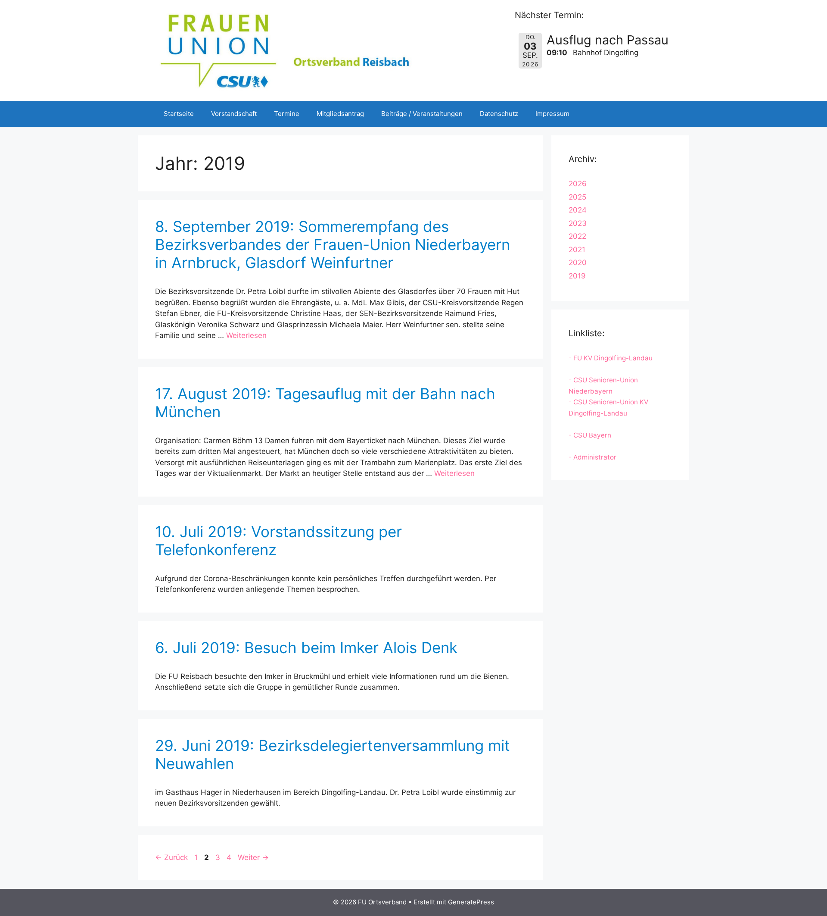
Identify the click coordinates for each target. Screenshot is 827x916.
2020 (578, 262)
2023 (578, 223)
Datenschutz (499, 113)
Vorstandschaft (234, 113)
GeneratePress (471, 902)
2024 (578, 210)
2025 (577, 197)
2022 (577, 236)
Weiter (253, 857)
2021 (577, 249)
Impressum (552, 113)
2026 (578, 183)
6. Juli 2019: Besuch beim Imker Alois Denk (306, 647)
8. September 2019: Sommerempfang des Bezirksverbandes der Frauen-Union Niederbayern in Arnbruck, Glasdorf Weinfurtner (332, 244)
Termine (286, 113)
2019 (577, 276)
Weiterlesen (246, 335)
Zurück (171, 857)
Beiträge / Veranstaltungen (422, 113)
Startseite (179, 113)
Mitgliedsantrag (340, 113)
